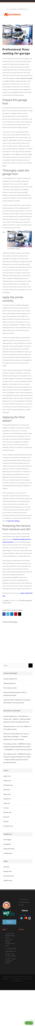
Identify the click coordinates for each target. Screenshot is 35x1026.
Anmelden (6, 867)
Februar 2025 (7, 780)
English (9, 1)
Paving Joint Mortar (6, 602)
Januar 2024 (6, 789)
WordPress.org (7, 880)
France (6, 1)
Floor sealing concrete (10, 688)
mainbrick (6, 600)
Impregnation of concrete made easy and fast (18, 749)
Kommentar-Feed (8, 876)
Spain (4, 1)
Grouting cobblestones (10, 679)
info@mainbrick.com (23, 9)
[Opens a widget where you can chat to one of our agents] (28, 1023)
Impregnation (29, 600)
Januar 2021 (6, 803)
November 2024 (8, 785)
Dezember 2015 (8, 826)
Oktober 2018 (7, 812)
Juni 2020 (6, 808)
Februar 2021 (7, 799)
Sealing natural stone (9, 683)
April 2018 (6, 817)
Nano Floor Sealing (13, 521)
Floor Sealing (22, 600)
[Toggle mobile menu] (32, 15)
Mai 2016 (5, 821)
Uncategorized (7, 853)
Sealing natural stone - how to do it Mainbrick (16, 726)
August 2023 (7, 794)
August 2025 (7, 776)
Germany (2, 1)
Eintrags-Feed (7, 871)
